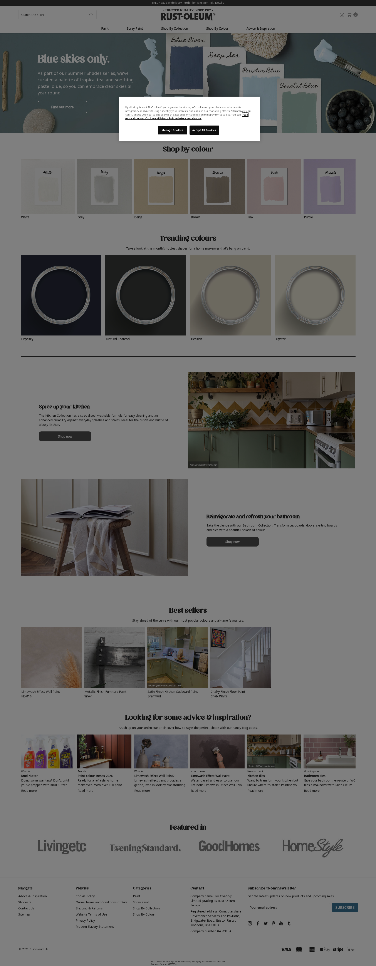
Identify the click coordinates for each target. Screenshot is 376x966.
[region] (189, 119)
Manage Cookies (172, 130)
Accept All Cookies (204, 130)
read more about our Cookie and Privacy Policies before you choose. (186, 116)
